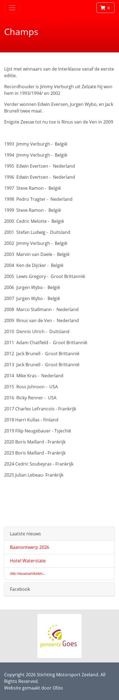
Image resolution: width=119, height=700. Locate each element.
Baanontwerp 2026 (29, 547)
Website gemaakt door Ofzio (33, 688)
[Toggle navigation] (12, 7)
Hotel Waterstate (28, 561)
